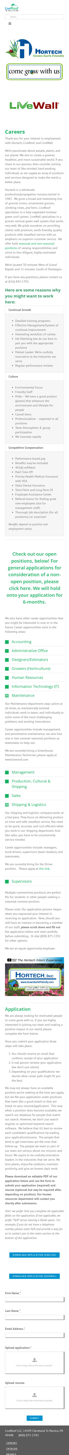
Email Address (15, 1329)
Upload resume (14, 1383)
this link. (44, 869)
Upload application (18, 1348)
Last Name (12, 1311)
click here (19, 588)
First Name (13, 1293)
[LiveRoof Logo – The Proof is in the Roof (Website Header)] (12, 5)
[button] (34, 641)
